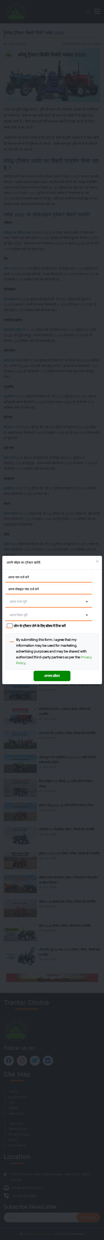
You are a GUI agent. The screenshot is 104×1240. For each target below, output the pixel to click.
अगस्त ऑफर (52, 676)
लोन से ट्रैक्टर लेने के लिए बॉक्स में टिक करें (40, 626)
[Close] (97, 561)
